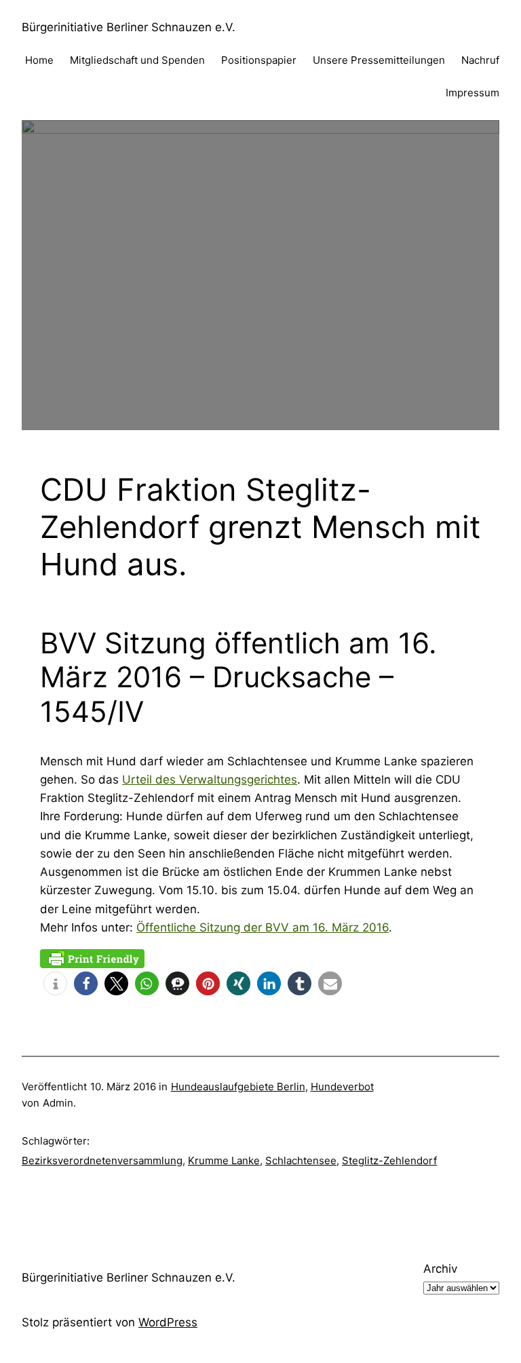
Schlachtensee (300, 1160)
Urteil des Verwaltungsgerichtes (209, 779)
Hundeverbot (342, 1086)
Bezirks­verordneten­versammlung (102, 1160)
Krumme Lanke (224, 1160)
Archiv (440, 1268)
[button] (55, 983)
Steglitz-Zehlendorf (389, 1160)
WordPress (167, 1322)
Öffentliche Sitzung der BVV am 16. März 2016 (262, 927)
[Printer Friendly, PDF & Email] (92, 957)
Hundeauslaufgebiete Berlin (238, 1086)
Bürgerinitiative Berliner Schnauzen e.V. (128, 27)
